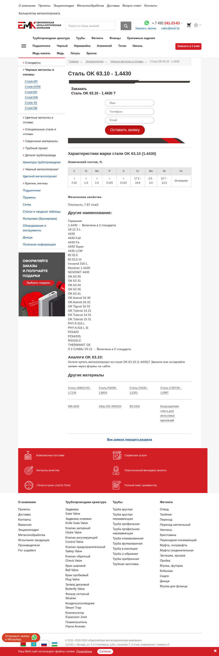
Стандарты (33, 62)
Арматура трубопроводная (42, 162)
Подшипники (41, 45)
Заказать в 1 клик (188, 46)
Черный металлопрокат (41, 169)
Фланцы (115, 38)
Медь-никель (41, 53)
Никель (138, 45)
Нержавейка (82, 45)
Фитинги (97, 38)
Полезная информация (39, 244)
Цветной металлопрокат (40, 176)
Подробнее (84, 651)
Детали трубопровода (40, 155)
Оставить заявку (125, 130)
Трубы (80, 38)
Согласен (105, 651)
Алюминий (104, 45)
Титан (122, 45)
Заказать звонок (145, 28)
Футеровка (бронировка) (40, 218)
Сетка (27, 204)
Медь (60, 53)
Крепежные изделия (141, 38)
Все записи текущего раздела (129, 439)
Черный (62, 45)
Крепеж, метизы (36, 183)
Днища (28, 237)
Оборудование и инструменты (34, 228)
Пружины (29, 197)
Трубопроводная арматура (51, 38)
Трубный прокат (36, 148)
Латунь (75, 53)
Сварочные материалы (41, 141)
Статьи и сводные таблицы (42, 211)
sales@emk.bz (170, 28)
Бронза (91, 53)
